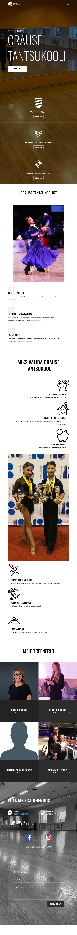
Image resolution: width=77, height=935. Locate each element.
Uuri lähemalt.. (36, 321)
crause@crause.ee (21, 813)
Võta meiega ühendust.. (24, 342)
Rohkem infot (38, 116)
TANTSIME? (17, 69)
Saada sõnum (55, 904)
